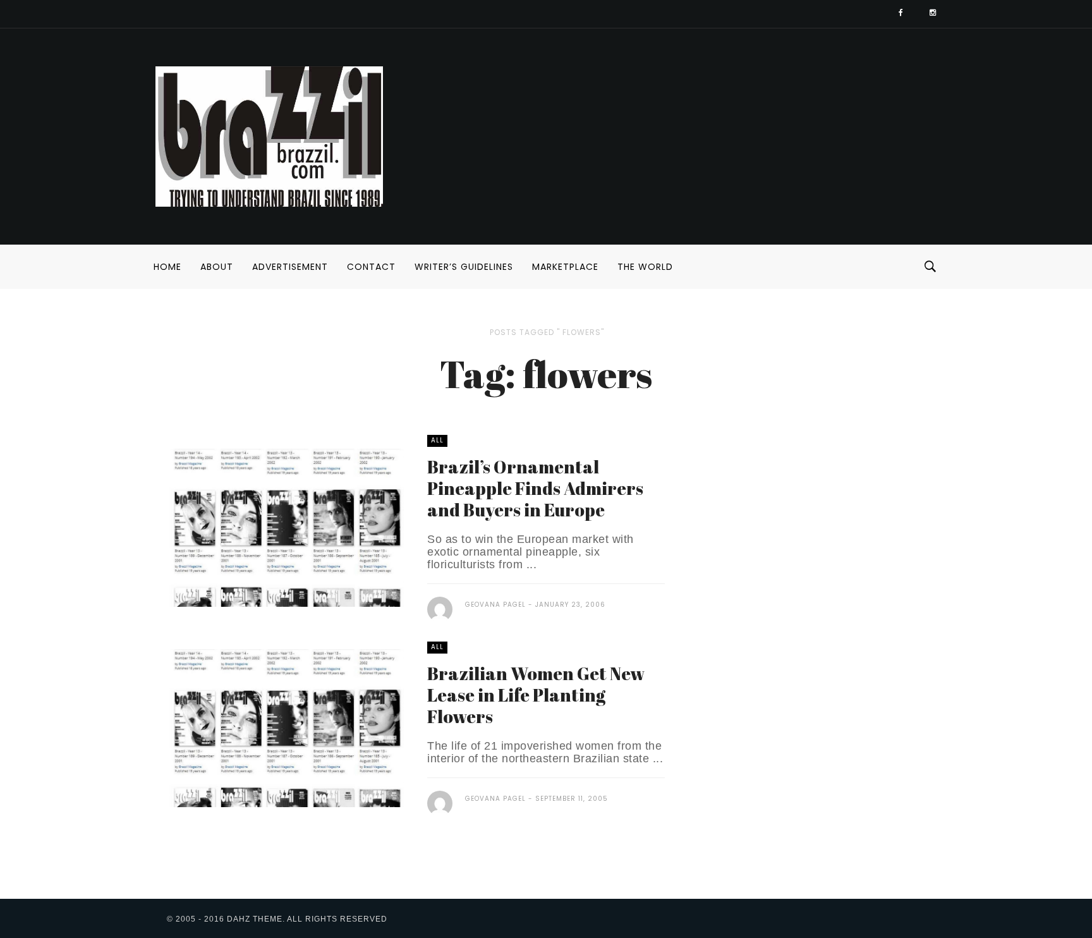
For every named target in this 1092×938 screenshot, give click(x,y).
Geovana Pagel (495, 604)
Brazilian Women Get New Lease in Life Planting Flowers (536, 694)
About (216, 266)
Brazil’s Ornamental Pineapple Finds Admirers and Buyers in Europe (535, 487)
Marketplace (565, 266)
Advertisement (290, 266)
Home (167, 266)
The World (645, 266)
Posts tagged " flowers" (547, 332)
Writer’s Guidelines (464, 266)
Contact (371, 266)
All (437, 440)
